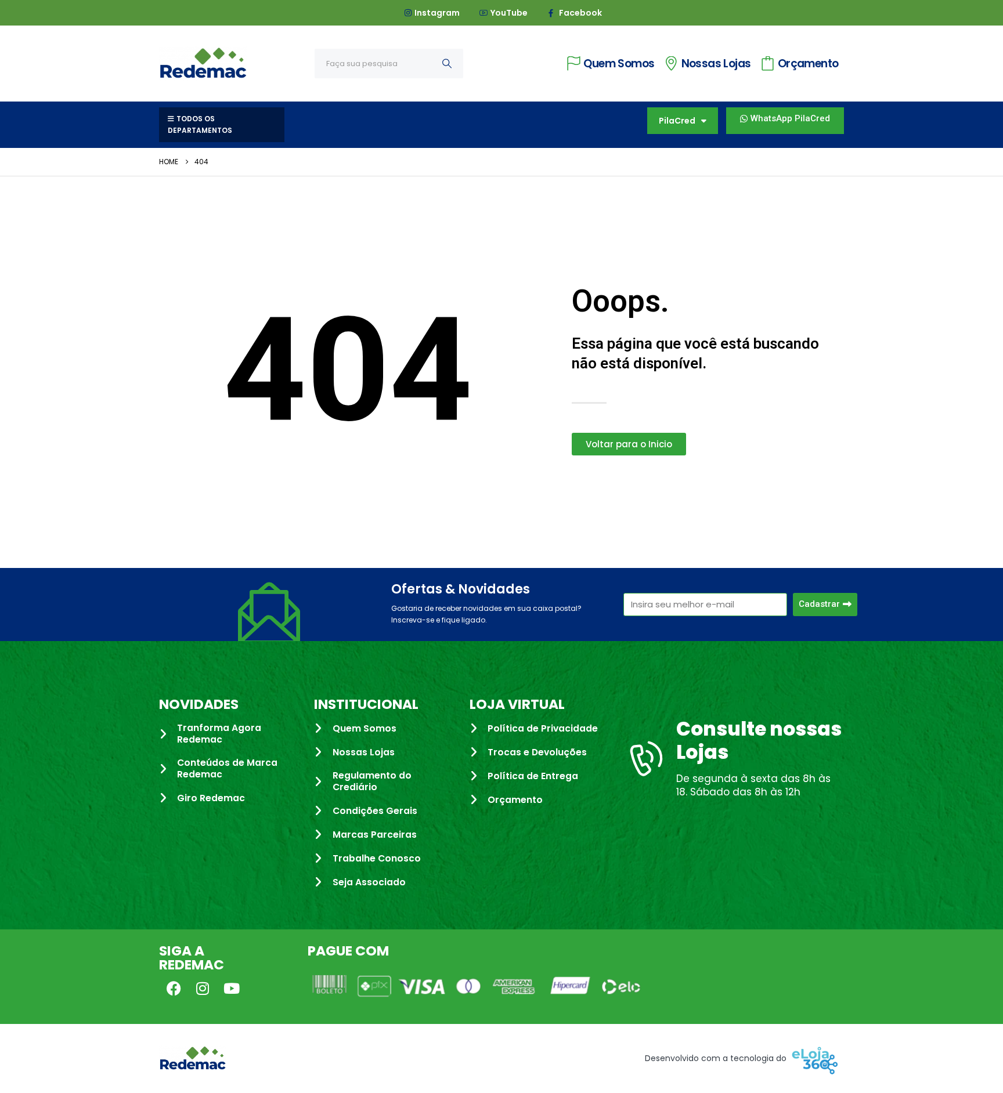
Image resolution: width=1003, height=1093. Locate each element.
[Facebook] (173, 987)
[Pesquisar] (447, 63)
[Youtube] (231, 987)
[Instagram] (202, 987)
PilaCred (677, 120)
